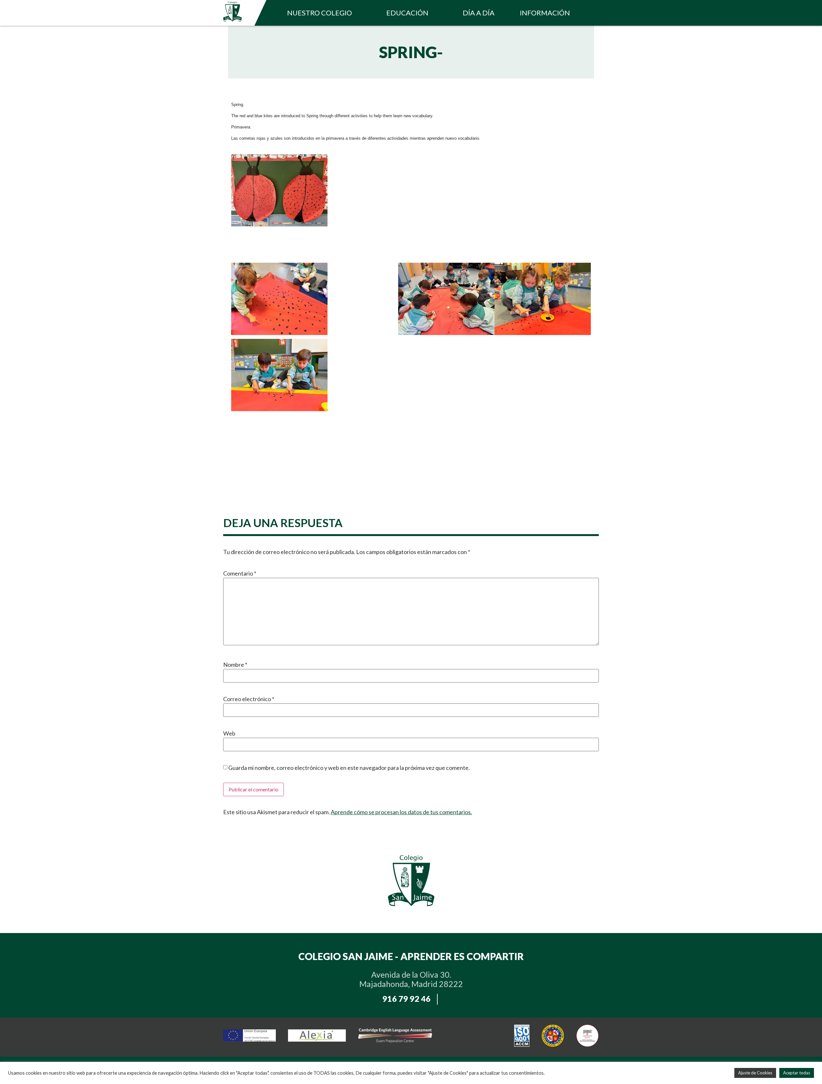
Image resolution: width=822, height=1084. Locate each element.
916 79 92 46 (406, 998)
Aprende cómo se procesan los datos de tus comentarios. (401, 811)
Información (545, 12)
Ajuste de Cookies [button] (755, 1072)
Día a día (478, 12)
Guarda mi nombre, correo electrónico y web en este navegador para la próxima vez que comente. (349, 768)
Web (229, 733)
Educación (407, 12)
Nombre (235, 664)
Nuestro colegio (319, 12)
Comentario (239, 573)
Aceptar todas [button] (796, 1072)
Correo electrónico (248, 699)
